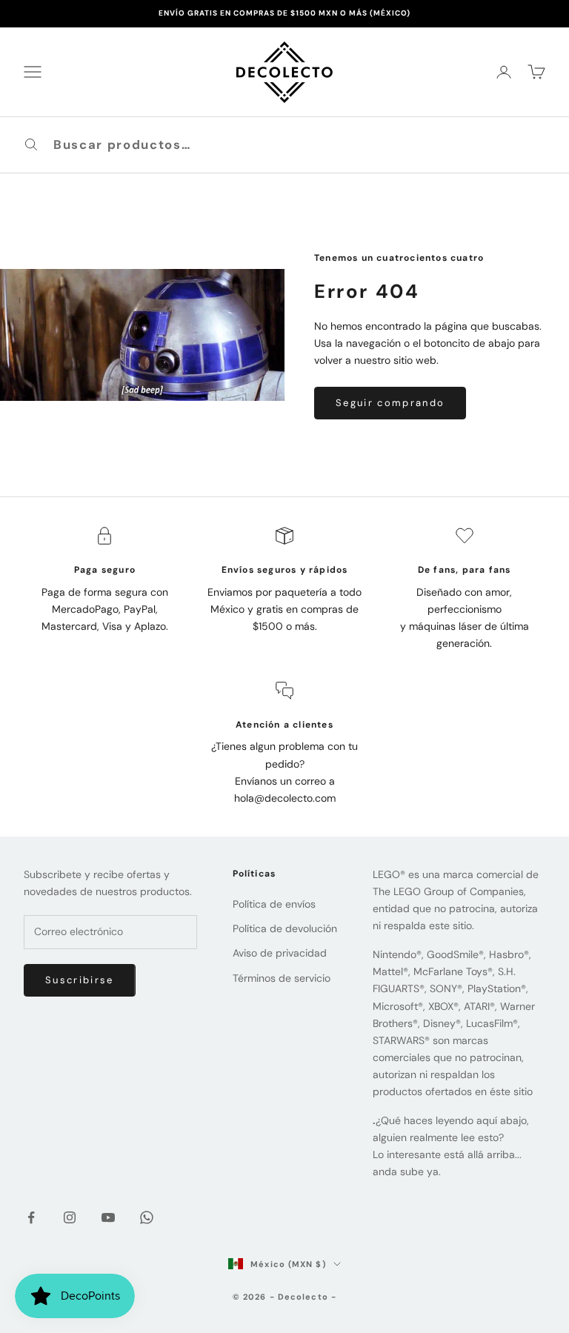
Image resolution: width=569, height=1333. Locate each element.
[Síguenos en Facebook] (31, 1217)
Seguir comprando (390, 402)
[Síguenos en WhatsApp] (146, 1217)
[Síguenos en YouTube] (108, 1217)
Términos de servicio (281, 978)
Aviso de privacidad (280, 953)
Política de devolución (285, 928)
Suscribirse (79, 980)
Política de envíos (274, 904)
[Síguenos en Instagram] (69, 1217)
